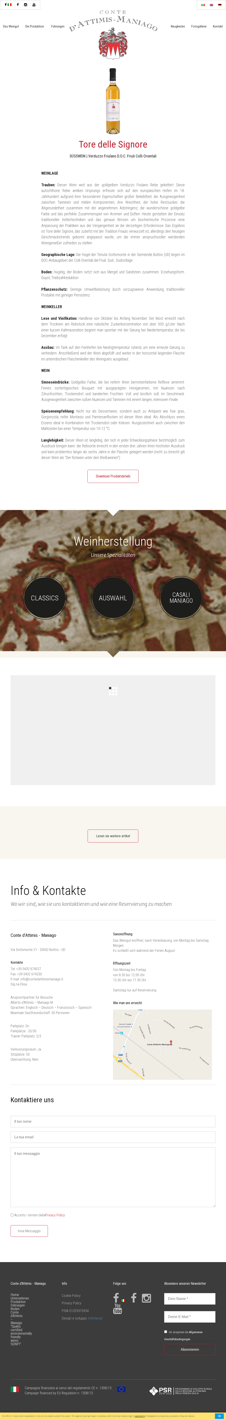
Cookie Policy (71, 1296)
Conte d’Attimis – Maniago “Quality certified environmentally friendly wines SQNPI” (21, 1328)
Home (15, 1295)
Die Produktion (34, 26)
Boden (15, 1309)
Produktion (18, 1302)
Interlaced (95, 1318)
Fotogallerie (199, 26)
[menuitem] (203, 5)
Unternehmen (20, 1298)
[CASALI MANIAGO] (181, 618)
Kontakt (218, 26)
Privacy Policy (55, 1215)
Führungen (57, 26)
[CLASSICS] (45, 618)
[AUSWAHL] (113, 618)
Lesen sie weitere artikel (113, 836)
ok (219, 1416)
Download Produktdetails (113, 476)
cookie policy (140, 1416)
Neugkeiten (178, 26)
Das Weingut (11, 26)
